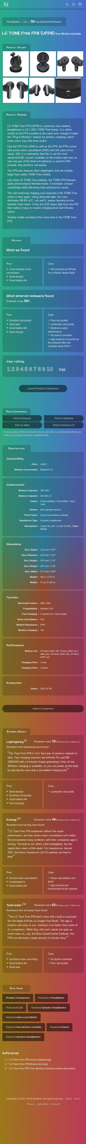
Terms (77, 1098)
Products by (14, 1007)
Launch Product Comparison (43, 388)
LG (25, 21)
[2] (18, 818)
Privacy (31, 1104)
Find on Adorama (64, 418)
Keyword (48, 1007)
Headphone (13, 21)
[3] (24, 904)
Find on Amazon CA (64, 425)
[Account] (80, 4)
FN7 (19, 146)
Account (55, 1104)
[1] (25, 740)
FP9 (25, 133)
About (68, 1098)
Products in (51, 997)
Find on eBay (22, 425)
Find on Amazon (22, 418)
